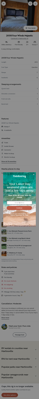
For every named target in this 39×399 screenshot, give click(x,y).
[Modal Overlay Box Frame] (19, 199)
